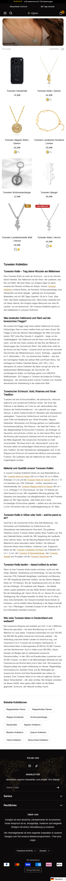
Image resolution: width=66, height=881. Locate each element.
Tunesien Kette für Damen (38, 480)
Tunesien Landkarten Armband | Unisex (49, 142)
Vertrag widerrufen (33, 870)
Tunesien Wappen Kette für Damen (37, 486)
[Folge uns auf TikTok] (36, 766)
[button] (58, 879)
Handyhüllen (11, 725)
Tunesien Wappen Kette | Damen (17, 142)
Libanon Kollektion (38, 732)
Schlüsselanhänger (38, 717)
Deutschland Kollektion (38, 740)
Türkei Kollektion (13, 740)
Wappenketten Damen (42, 709)
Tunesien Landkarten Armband (30, 550)
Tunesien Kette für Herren (18, 476)
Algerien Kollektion (32, 725)
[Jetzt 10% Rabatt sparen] (58, 787)
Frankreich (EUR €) (25, 851)
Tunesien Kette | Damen (49, 91)
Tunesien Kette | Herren (49, 237)
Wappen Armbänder (15, 717)
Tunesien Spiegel (49, 192)
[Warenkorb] (60, 13)
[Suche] (11, 13)
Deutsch (43, 851)
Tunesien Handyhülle (17, 91)
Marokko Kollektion (14, 732)
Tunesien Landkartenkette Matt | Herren (17, 239)
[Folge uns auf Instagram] (29, 766)
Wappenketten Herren (15, 709)
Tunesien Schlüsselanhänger (17, 192)
